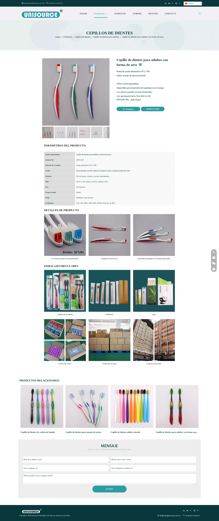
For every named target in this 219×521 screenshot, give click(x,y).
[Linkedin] (176, 3)
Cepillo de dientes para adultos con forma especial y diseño (177, 432)
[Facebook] (165, 3)
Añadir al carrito (152, 109)
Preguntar (130, 109)
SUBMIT (109, 489)
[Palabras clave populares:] (199, 14)
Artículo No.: (123, 100)
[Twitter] (172, 3)
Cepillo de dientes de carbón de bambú (38, 432)
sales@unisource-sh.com (36, 3)
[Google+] (179, 3)
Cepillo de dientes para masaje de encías (83, 432)
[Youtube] (169, 3)
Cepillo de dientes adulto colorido (125, 432)
